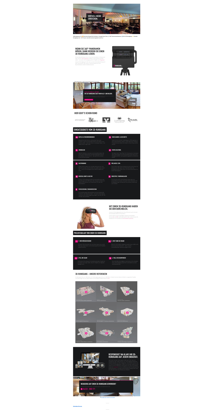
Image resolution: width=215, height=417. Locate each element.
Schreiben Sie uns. (77, 406)
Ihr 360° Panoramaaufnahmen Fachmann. (90, 81)
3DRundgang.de (77, 81)
